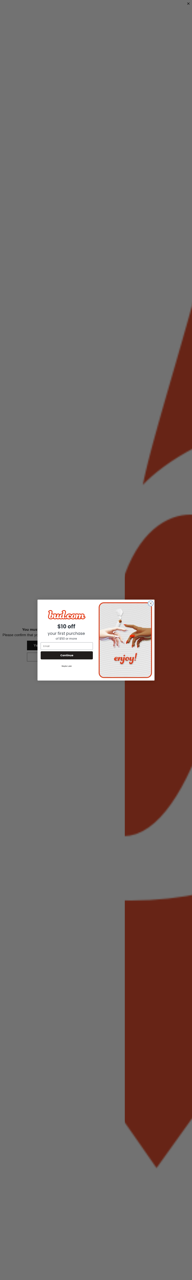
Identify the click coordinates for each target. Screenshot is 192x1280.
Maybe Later (67, 666)
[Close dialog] (150, 603)
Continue (66, 655)
